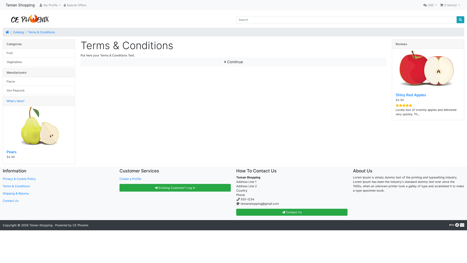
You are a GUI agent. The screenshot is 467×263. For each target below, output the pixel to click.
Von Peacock (16, 90)
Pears (12, 152)
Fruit (10, 53)
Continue (234, 62)
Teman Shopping (20, 5)
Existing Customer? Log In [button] (176, 188)
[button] (50, 5)
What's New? (15, 101)
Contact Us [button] (293, 212)
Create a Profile (130, 179)
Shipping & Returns (16, 193)
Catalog (18, 32)
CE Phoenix (80, 225)
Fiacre (11, 81)
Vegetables (14, 62)
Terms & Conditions (41, 32)
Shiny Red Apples (411, 95)
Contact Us (10, 201)
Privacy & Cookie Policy (19, 179)
